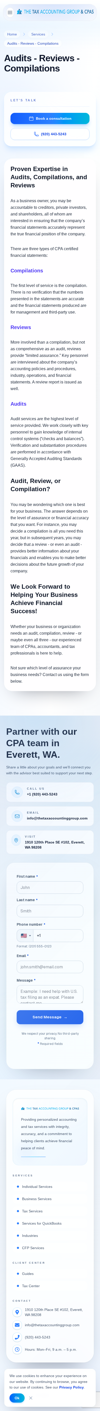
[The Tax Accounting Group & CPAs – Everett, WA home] (55, 13)
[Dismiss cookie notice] (31, 1398)
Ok (17, 1398)
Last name (27, 900)
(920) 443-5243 (37, 1337)
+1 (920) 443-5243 (42, 794)
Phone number (31, 924)
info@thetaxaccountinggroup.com (57, 818)
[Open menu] (10, 12)
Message (26, 980)
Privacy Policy (71, 1387)
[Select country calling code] (25, 935)
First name (27, 876)
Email (23, 956)
